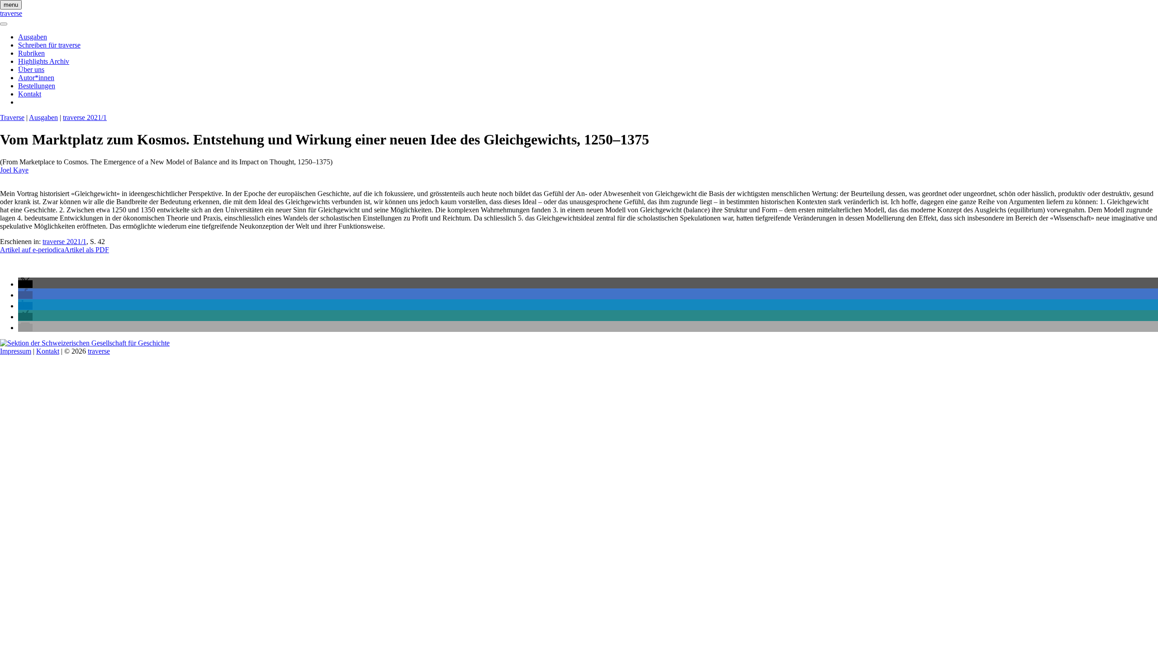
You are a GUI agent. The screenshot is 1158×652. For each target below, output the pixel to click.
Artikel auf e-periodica (32, 250)
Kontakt (29, 94)
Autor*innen (36, 78)
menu (11, 4)
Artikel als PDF (86, 250)
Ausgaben (32, 37)
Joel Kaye (14, 170)
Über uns (31, 69)
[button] (25, 284)
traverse (11, 13)
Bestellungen (36, 86)
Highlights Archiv (43, 61)
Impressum (15, 351)
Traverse (12, 117)
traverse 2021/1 (85, 117)
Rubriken (31, 53)
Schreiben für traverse (49, 45)
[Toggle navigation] (3, 24)
